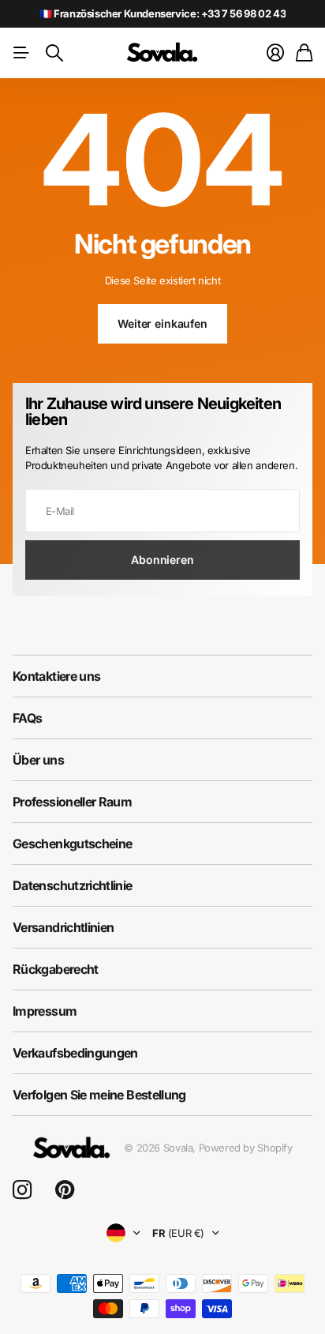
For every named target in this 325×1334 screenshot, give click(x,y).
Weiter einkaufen (162, 323)
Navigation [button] (21, 53)
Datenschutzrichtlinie (73, 885)
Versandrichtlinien (63, 927)
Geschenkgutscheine (72, 843)
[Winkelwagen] (304, 53)
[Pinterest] (64, 1190)
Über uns (38, 760)
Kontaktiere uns (56, 676)
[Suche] (54, 53)
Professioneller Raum (72, 802)
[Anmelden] (275, 53)
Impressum (45, 1011)
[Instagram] (22, 1191)
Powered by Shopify (246, 1147)
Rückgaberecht (56, 969)
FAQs (27, 718)
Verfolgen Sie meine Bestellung (99, 1095)
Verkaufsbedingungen (75, 1053)
